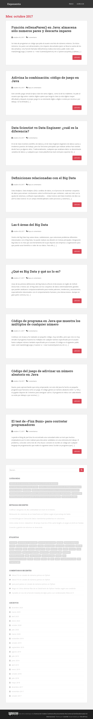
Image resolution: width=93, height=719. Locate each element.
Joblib (65, 549)
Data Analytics (49, 546)
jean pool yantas (18, 584)
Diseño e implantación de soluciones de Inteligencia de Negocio (60, 487)
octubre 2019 (16, 643)
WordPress (83, 717)
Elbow (12, 549)
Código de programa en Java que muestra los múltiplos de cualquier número (45, 322)
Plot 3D (30, 559)
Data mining (60, 546)
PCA (64, 556)
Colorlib (65, 717)
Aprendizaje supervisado (47, 542)
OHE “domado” (35, 556)
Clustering (33, 546)
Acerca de (80, 4)
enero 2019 (16, 669)
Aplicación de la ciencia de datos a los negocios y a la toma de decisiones (33, 484)
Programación (76, 493)
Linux (78, 549)
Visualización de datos (69, 497)
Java (60, 549)
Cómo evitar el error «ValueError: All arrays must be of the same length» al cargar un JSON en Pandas (46, 523)
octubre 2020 (16, 625)
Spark (57, 559)
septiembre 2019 (18, 647)
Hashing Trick (40, 549)
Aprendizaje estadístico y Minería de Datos (24, 487)
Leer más (77, 57)
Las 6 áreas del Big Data (29, 225)
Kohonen (72, 549)
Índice (71, 4)
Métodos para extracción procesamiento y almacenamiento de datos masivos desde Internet (40, 493)
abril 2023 (15, 616)
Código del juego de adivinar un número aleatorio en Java (42, 373)
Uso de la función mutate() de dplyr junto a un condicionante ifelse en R (47, 593)
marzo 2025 (16, 612)
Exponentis (14, 3)
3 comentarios (33, 138)
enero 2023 (16, 621)
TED (79, 559)
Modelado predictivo (17, 556)
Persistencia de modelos (18, 559)
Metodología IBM (55, 552)
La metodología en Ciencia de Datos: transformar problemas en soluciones (37, 518)
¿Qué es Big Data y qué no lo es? (35, 271)
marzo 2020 (16, 634)
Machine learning (15, 552)
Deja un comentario (34, 88)
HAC (25, 549)
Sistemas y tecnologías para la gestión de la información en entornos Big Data (35, 497)
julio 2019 (15, 656)
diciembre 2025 (17, 608)
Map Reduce (44, 552)
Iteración (54, 549)
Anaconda (13, 542)
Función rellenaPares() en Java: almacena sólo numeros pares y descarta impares (43, 29)
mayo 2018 (16, 683)
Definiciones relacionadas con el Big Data (43, 178)
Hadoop (31, 549)
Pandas (58, 556)
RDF (52, 559)
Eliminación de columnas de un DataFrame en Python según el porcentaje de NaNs (40, 514)
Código (40, 546)
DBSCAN (79, 546)
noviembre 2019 (18, 638)
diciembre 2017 (17, 687)
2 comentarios (33, 331)
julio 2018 (15, 678)
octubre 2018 (16, 674)
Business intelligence (71, 542)
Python (44, 559)
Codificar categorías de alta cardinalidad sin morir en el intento (32, 510)
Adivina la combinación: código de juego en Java (45, 79)
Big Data (60, 542)
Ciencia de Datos (22, 546)
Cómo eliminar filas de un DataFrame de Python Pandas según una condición (47, 588)
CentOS (12, 546)
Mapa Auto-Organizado (30, 552)
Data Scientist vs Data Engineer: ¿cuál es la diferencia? (44, 129)
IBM (48, 549)
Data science (70, 546)
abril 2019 (15, 665)
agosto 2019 (16, 652)
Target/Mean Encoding (68, 559)
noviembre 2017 (18, 691)
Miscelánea (26, 490)
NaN (27, 556)
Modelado (66, 552)
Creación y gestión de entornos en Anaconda (25, 527)
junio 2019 (15, 660)
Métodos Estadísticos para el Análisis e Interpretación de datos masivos (55, 490)
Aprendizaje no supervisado (28, 542)
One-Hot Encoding (48, 556)
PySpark (37, 559)
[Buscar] (81, 470)
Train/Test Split (15, 562)
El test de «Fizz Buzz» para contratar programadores (39, 423)
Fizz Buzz (19, 549)
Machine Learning (15, 490)
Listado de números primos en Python (36, 575)
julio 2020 (15, 630)
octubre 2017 (16, 696)
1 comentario (32, 37)
